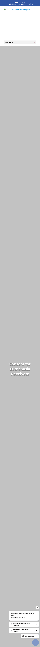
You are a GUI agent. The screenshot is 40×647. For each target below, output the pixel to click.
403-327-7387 (20, 2)
